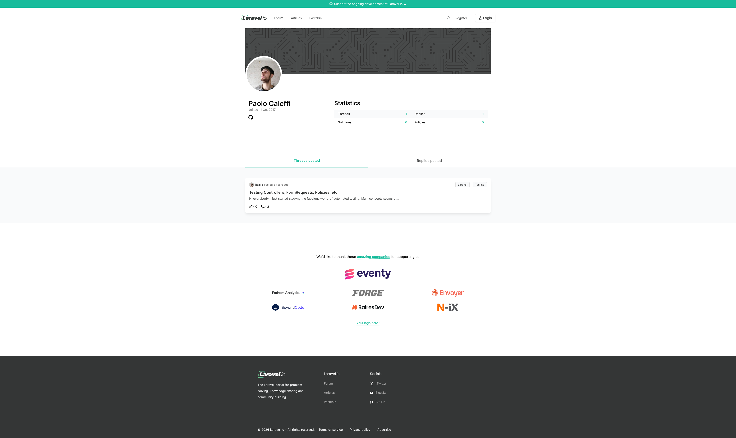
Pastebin (315, 18)
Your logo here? (368, 323)
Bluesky (381, 393)
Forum (278, 18)
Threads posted (307, 160)
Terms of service (331, 429)
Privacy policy (360, 429)
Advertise (384, 429)
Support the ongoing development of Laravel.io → (370, 4)
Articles (296, 18)
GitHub (380, 402)
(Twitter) (381, 383)
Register (461, 18)
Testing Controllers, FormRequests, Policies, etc (293, 192)
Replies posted (429, 161)
